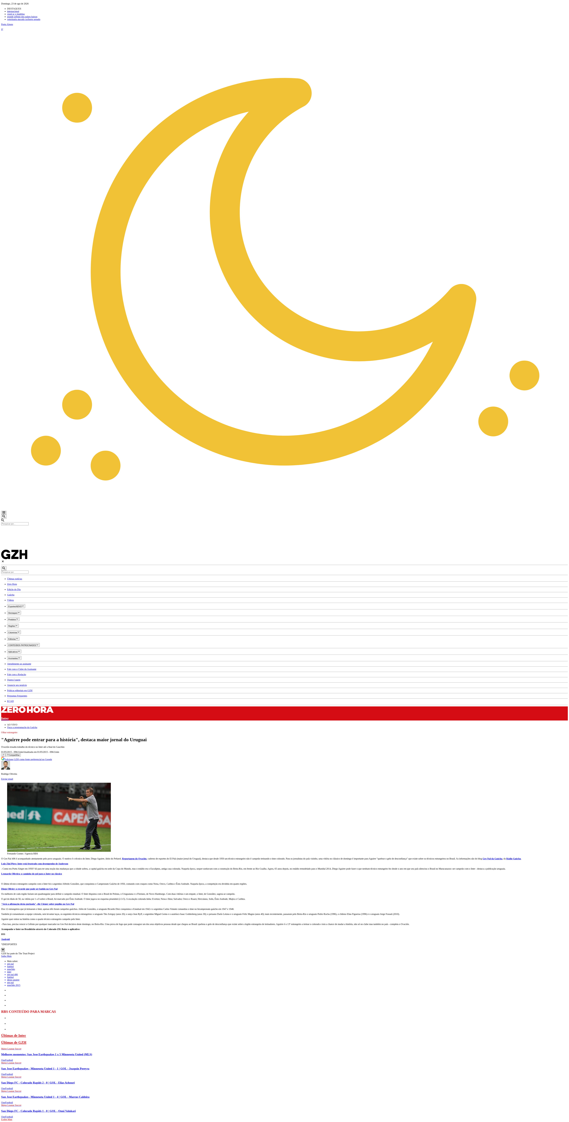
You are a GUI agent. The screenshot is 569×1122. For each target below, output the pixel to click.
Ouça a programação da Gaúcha (22, 727)
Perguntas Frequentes (17, 696)
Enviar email (7, 779)
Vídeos (10, 600)
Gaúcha (10, 595)
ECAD (10, 701)
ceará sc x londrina (16, 14)
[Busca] (4, 516)
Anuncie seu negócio (17, 685)
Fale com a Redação (16, 674)
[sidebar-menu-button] (4, 512)
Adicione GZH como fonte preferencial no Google (28, 759)
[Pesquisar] (4, 568)
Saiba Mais (6, 956)
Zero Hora (12, 584)
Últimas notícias (14, 579)
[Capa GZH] (284, 530)
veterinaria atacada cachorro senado (23, 19)
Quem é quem (13, 680)
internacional (13, 11)
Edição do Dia (14, 589)
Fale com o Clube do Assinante (21, 669)
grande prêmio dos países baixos (22, 16)
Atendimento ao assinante (19, 664)
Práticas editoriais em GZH (19, 690)
